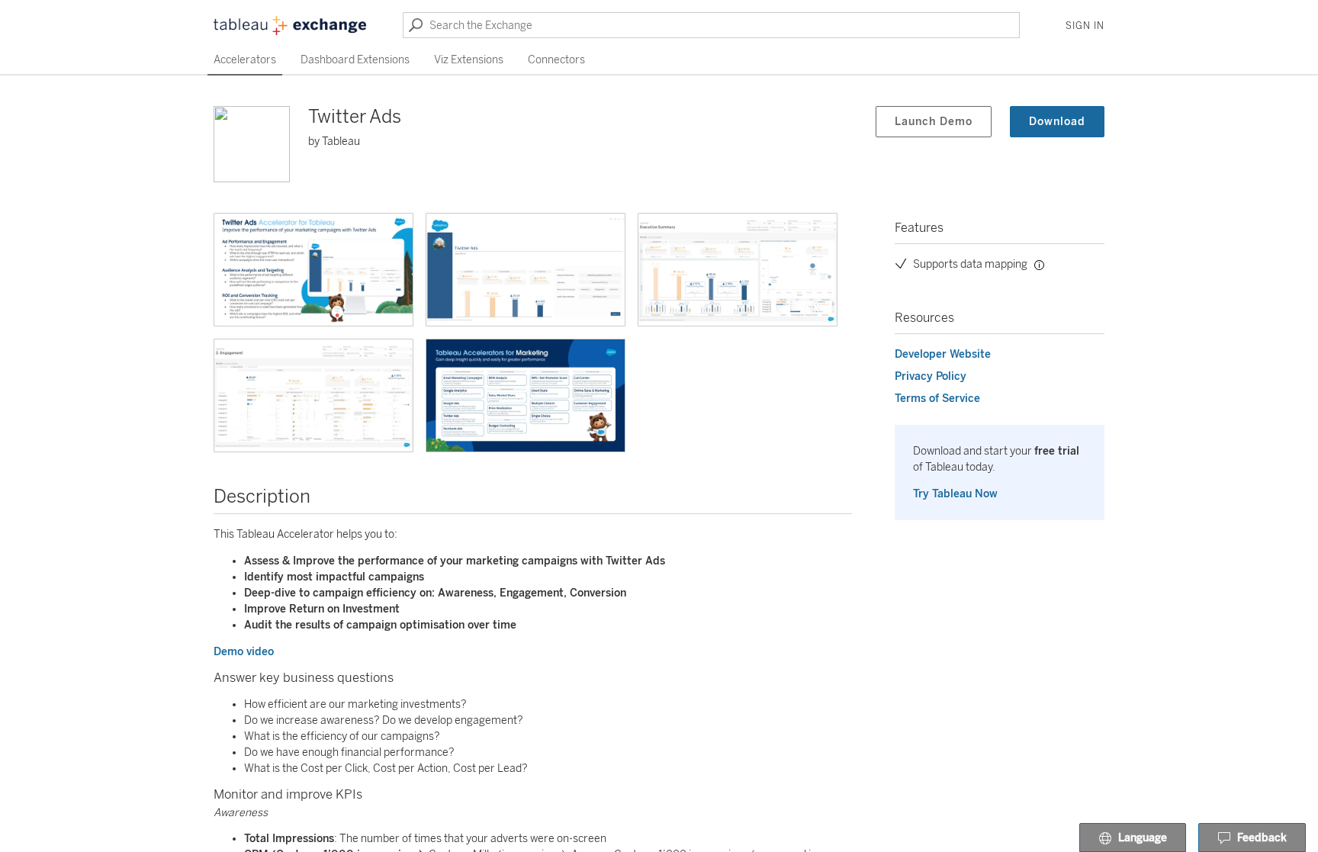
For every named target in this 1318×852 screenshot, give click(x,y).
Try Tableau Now (955, 493)
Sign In (1085, 26)
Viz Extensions (468, 59)
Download (1057, 121)
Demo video (244, 651)
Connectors (556, 59)
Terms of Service (937, 398)
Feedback (1262, 837)
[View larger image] (313, 269)
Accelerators (245, 59)
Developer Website (943, 354)
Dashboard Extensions (355, 59)
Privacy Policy (930, 376)
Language (1142, 837)
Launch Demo (933, 121)
